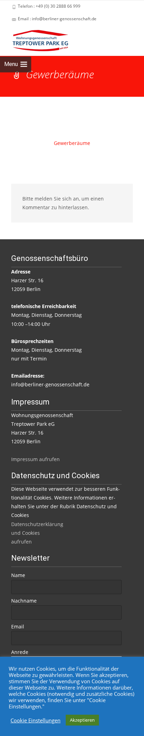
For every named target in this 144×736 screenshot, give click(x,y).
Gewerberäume (72, 143)
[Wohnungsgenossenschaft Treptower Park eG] (35, 39)
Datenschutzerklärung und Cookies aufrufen (37, 533)
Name (18, 575)
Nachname (24, 600)
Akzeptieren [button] (82, 720)
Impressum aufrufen (35, 459)
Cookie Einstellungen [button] (35, 720)
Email (17, 626)
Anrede (19, 652)
